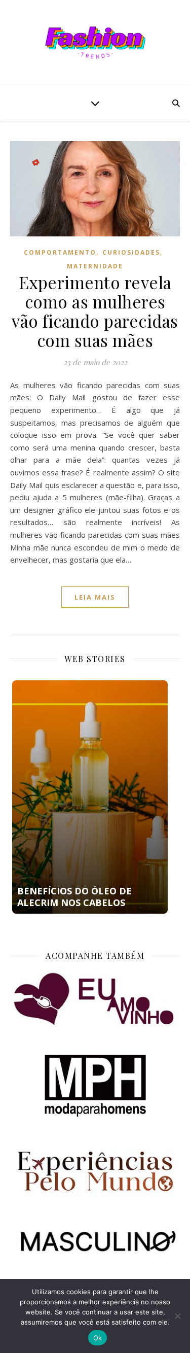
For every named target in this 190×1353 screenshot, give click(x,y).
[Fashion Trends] (95, 42)
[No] (177, 1316)
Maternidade (95, 266)
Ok (97, 1338)
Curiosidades (131, 252)
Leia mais (95, 597)
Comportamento (60, 252)
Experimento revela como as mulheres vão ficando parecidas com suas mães (95, 311)
